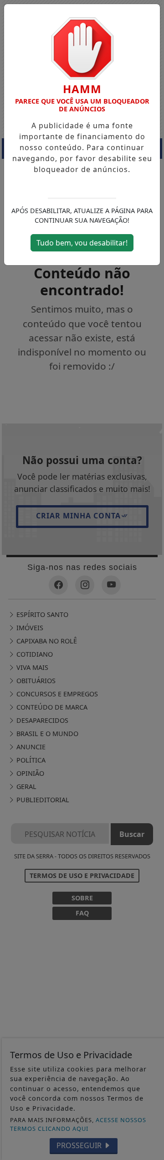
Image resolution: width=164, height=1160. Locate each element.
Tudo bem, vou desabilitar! (82, 243)
